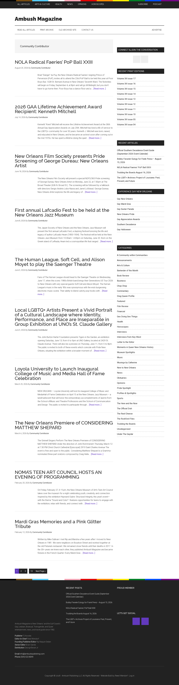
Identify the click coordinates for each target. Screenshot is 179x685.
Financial (121, 311)
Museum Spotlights (126, 352)
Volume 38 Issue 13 (126, 99)
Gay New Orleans (125, 199)
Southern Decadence (126, 224)
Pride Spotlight (124, 388)
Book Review (123, 275)
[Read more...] (100, 88)
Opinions (121, 383)
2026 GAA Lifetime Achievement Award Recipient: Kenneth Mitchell (58, 109)
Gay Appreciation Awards (128, 219)
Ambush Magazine (38, 19)
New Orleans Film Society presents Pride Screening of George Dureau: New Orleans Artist (61, 160)
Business (121, 281)
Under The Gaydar (125, 434)
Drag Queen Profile (125, 296)
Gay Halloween (124, 229)
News (119, 373)
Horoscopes (122, 327)
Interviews (122, 332)
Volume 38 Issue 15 (126, 89)
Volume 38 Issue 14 (126, 94)
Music (120, 357)
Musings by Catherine (127, 362)
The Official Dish (124, 408)
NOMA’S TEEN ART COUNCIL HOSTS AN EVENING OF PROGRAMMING (58, 474)
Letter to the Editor (125, 342)
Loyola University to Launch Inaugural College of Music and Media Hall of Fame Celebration (60, 373)
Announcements (124, 260)
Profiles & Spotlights (126, 393)
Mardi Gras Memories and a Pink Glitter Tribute (58, 524)
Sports (120, 398)
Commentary (123, 291)
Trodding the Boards (126, 424)
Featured (121, 301)
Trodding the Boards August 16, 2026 (134, 172)
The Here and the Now (127, 403)
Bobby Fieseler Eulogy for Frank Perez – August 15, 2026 (89, 602)
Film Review (122, 306)
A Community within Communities (132, 255)
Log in (131, 676)
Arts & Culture (123, 265)
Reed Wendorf (121, 676)
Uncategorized (123, 429)
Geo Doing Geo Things (127, 316)
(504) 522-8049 (27, 657)
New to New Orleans (126, 367)
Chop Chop (122, 286)
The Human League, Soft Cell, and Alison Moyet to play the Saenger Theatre (60, 262)
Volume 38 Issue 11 (126, 109)
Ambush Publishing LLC (72, 676)
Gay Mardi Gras (124, 204)
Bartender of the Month (127, 270)
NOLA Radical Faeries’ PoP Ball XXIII (54, 62)
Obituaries (121, 378)
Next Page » (41, 572)
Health (120, 321)
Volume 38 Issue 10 (126, 114)
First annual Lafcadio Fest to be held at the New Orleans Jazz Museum (62, 212)
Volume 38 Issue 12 (126, 104)
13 (32, 571)
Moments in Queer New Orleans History (135, 347)
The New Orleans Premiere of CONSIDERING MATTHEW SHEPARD (64, 425)
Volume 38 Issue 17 (126, 78)
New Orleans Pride (125, 214)
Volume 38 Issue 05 (126, 119)
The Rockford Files (125, 419)
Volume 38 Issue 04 (126, 124)
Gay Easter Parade (125, 209)
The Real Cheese (125, 413)
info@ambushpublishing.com (32, 654)
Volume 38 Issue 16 (126, 83)
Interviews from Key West (129, 337)
